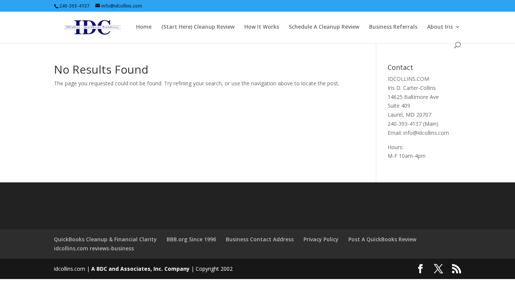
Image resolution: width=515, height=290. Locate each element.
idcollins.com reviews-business (94, 248)
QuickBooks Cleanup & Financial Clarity (105, 239)
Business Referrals (393, 27)
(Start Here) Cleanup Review (198, 27)
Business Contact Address (260, 239)
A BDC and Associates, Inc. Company (140, 268)
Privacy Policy (321, 239)
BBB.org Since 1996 (191, 239)
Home (144, 27)
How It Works (261, 27)
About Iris (440, 27)
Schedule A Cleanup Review (324, 27)
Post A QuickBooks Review (382, 239)
